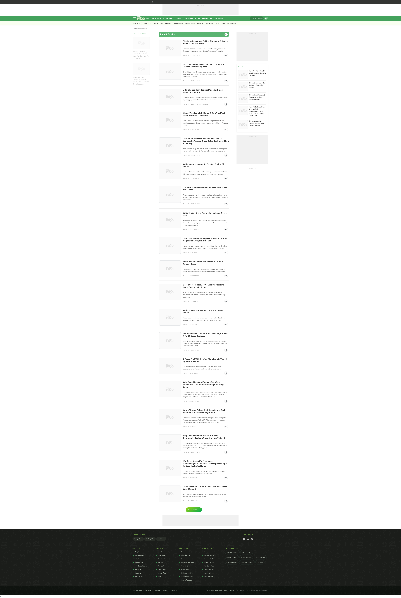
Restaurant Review (212, 23)
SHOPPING (204, 2)
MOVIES (157, 2)
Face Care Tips (209, 569)
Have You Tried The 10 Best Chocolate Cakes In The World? (257, 73)
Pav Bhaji (260, 562)
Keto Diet (138, 559)
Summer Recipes (209, 552)
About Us (148, 590)
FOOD (171, 2)
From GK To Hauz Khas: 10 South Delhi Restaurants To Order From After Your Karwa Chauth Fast (257, 111)
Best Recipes (231, 23)
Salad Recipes (186, 555)
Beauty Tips (162, 573)
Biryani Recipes (246, 557)
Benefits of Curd (209, 562)
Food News (147, 23)
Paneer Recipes (186, 559)
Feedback (157, 590)
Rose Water (162, 555)
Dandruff (161, 566)
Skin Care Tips (209, 566)
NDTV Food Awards (216, 18)
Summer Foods (209, 555)
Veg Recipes (184, 549)
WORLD (141, 2)
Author (165, 590)
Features (169, 18)
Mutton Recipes (232, 557)
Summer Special (209, 549)
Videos (197, 18)
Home (135, 28)
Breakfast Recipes (247, 562)
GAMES (197, 2)
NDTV (135, 2)
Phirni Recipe (208, 576)
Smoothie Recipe (209, 573)
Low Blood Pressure (142, 566)
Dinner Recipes (186, 552)
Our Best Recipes (245, 67)
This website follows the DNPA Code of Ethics (220, 590)
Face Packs (162, 569)
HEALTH (185, 2)
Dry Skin (160, 562)
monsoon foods (157, 18)
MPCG (226, 2)
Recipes (178, 18)
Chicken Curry (247, 552)
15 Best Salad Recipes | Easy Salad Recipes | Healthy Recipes (257, 97)
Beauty (159, 549)
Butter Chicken (260, 557)
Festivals (200, 23)
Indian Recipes (231, 549)
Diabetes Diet (139, 555)
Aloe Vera (161, 552)
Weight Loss (138, 539)
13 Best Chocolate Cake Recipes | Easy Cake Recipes (257, 85)
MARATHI (232, 2)
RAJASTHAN (218, 2)
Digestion (138, 573)
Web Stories (189, 18)
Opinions (168, 23)
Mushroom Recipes (187, 562)
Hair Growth (162, 559)
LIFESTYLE (178, 2)
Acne (159, 576)
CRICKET (164, 2)
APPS (211, 2)
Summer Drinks (209, 559)
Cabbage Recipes (187, 573)
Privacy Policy (137, 590)
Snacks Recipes (186, 580)
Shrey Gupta (204, 104)
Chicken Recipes (232, 552)
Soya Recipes (185, 566)
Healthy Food (139, 569)
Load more (192, 510)
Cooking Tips (150, 539)
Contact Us (174, 590)
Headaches (139, 576)
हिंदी (152, 2)
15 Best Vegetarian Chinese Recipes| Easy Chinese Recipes (257, 123)
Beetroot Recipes (187, 576)
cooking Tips (158, 23)
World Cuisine (178, 23)
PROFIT (148, 2)
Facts (223, 23)
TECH (191, 2)
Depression (139, 562)
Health (204, 18)
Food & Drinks (190, 23)
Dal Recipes (185, 569)
